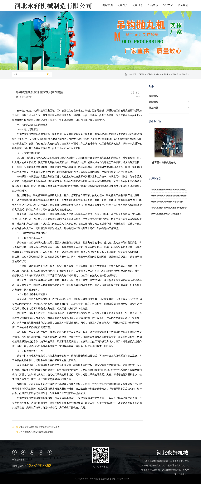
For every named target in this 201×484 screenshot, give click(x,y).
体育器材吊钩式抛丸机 (164, 162)
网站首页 (107, 5)
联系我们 (182, 5)
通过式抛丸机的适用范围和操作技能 (36, 432)
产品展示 (152, 5)
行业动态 (153, 102)
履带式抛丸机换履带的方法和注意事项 (166, 214)
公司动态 (137, 5)
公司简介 (122, 5)
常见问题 (153, 107)
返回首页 (142, 74)
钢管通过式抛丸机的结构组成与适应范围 (167, 202)
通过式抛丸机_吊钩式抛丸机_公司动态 (163, 74)
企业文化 (167, 5)
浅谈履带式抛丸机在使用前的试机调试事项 (40, 427)
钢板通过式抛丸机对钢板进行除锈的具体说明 (169, 196)
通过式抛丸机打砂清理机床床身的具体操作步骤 (169, 209)
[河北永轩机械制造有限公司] (52, 5)
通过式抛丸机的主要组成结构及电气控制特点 (169, 190)
